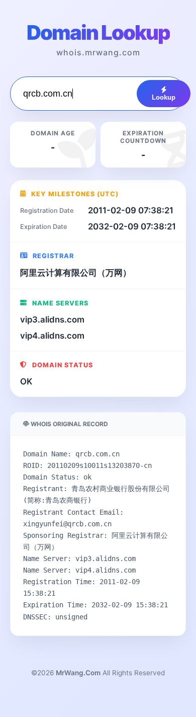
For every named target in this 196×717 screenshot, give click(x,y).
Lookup (163, 97)
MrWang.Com (78, 673)
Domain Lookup (98, 32)
